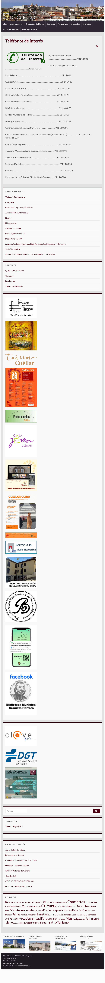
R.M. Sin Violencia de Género (17, 871)
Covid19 (38, 907)
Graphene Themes (23, 966)
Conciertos (76, 902)
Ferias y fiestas (29, 914)
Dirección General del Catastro (18, 886)
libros (45, 918)
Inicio (5, 24)
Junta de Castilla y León (15, 850)
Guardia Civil (10, 876)
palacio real (81, 919)
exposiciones (62, 910)
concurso (91, 902)
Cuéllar (67, 907)
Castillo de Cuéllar (31, 902)
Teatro (52, 922)
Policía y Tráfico (12, 228)
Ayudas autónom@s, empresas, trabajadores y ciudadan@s (30, 254)
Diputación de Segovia (14, 855)
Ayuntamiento (16, 24)
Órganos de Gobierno (34, 24)
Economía (51, 24)
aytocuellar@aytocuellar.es (13, 963)
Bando (8, 902)
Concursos (28, 906)
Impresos (87, 24)
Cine (43, 902)
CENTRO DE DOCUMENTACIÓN (19, 881)
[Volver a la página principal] (52, 10)
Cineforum (52, 902)
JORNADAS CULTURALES (15, 919)
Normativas (63, 24)
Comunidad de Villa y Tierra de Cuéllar (21, 860)
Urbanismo (10, 223)
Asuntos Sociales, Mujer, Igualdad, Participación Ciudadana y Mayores (35, 244)
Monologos (60, 919)
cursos (59, 906)
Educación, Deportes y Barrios (18, 207)
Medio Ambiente (12, 239)
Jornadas (92, 914)
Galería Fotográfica (11, 29)
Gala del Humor (53, 915)
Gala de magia (65, 915)
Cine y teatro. (62, 902)
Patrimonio (92, 918)
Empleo (47, 910)
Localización (10, 281)
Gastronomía (77, 915)
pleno (9, 922)
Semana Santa (38, 922)
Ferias (16, 914)
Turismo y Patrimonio (14, 197)
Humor (85, 915)
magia (52, 918)
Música (71, 918)
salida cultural (24, 923)
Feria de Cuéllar (81, 910)
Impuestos (75, 24)
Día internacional (21, 910)
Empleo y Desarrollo (14, 233)
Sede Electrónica (29, 29)
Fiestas (8, 218)
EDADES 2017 (37, 911)
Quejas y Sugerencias (14, 270)
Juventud (33, 918)
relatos (15, 923)
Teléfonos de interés (14, 286)
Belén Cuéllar (17, 902)
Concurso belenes (13, 906)
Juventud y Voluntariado (16, 213)
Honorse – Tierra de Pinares (17, 865)
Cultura (8, 202)
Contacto (9, 276)
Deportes (82, 906)
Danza (72, 907)
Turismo (63, 922)
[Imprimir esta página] (97, 45)
